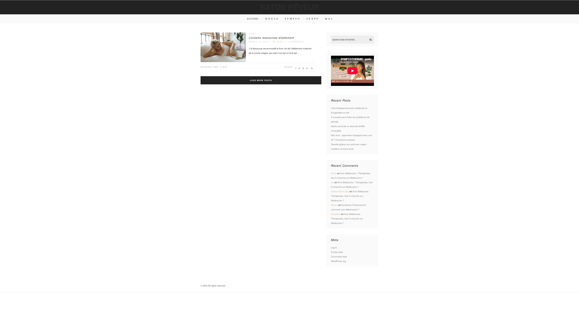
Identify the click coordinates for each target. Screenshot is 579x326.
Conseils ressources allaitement (271, 38)
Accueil (253, 19)
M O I (328, 19)
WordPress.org (338, 261)
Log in (334, 247)
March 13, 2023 (258, 41)
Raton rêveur (289, 7)
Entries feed (337, 252)
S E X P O (312, 19)
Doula (253, 33)
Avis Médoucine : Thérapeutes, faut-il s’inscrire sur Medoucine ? (350, 196)
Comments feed (339, 256)
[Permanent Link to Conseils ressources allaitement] (223, 61)
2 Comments (296, 41)
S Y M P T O (292, 19)
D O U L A (271, 19)
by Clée (278, 41)
